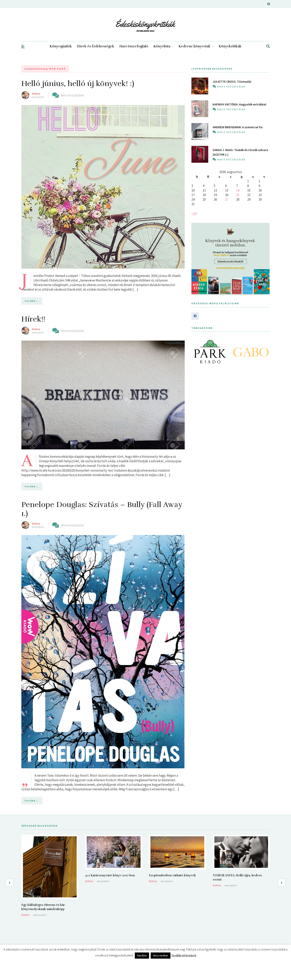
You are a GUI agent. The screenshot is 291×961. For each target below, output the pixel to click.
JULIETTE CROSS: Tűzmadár (232, 81)
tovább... (32, 300)
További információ (183, 955)
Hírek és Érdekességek (95, 46)
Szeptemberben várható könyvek (172, 875)
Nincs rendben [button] (160, 955)
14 (237, 190)
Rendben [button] (142, 955)
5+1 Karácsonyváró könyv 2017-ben (110, 875)
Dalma (36, 93)
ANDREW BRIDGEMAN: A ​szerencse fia (237, 127)
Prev (196, 351)
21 (237, 195)
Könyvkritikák (230, 46)
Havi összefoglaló (133, 46)
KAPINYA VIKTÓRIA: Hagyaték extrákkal (239, 104)
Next (264, 351)
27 (226, 199)
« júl (194, 213)
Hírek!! (33, 319)
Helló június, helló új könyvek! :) (77, 83)
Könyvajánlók (61, 46)
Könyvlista (161, 46)
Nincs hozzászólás (72, 95)
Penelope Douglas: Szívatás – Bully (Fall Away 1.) (101, 509)
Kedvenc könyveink (194, 46)
